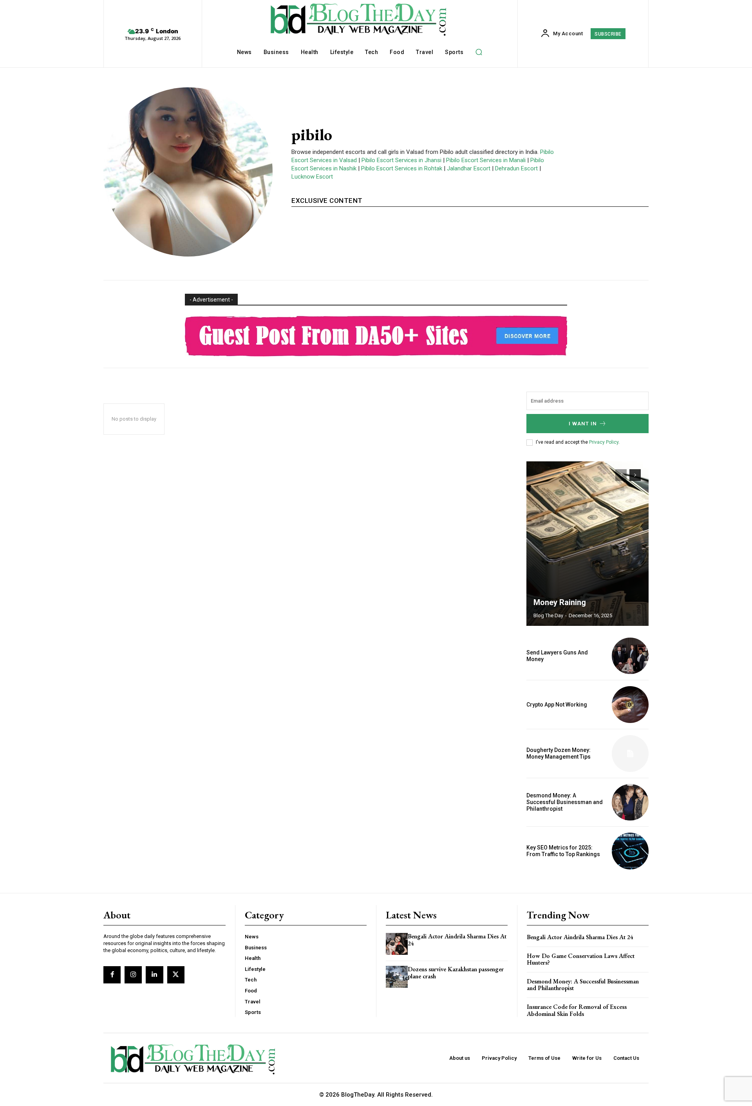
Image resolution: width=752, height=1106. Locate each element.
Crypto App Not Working (556, 704)
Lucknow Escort (312, 176)
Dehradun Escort (516, 168)
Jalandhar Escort (468, 168)
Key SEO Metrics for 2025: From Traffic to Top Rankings (563, 850)
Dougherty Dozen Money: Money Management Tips (558, 753)
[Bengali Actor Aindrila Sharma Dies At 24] (397, 944)
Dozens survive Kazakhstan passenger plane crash (456, 972)
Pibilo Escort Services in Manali (486, 160)
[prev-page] (621, 475)
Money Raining (559, 602)
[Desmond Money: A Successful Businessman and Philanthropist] (630, 802)
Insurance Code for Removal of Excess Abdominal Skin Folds (577, 1010)
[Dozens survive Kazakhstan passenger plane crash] (397, 977)
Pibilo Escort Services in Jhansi (401, 160)
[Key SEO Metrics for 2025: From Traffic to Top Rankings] (630, 851)
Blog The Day (548, 615)
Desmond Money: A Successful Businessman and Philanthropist (564, 802)
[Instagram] (133, 974)
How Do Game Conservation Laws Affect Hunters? (580, 959)
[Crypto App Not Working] (630, 704)
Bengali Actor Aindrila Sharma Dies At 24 (457, 939)
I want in (583, 423)
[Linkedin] (154, 974)
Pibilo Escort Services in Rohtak (401, 168)
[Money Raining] (587, 543)
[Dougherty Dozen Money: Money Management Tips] (630, 753)
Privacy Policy (603, 442)
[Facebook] (112, 974)
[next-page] (635, 475)
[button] (478, 51)
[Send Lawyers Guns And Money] (630, 656)
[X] (175, 974)
